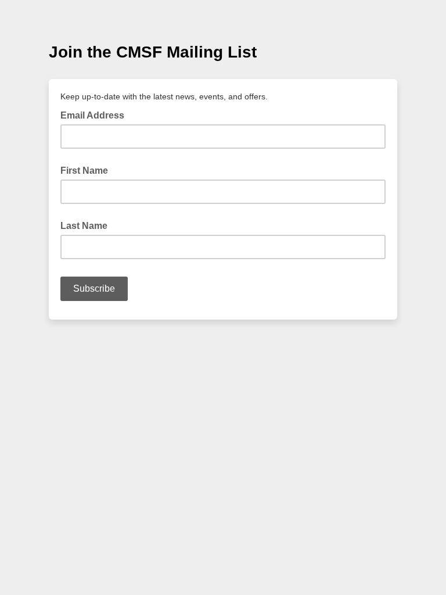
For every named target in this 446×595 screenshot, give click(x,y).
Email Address (95, 114)
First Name (84, 170)
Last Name (83, 226)
